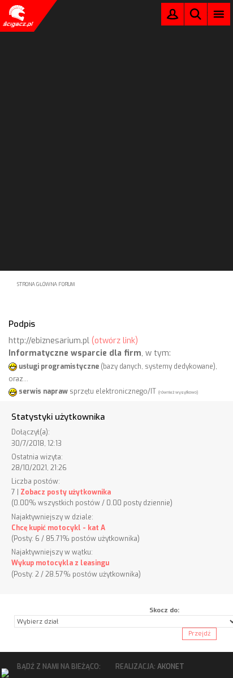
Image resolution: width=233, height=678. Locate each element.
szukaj (195, 14)
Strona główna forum (46, 284)
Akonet (170, 666)
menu (219, 14)
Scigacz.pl (17, 16)
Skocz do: (164, 610)
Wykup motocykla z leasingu (60, 563)
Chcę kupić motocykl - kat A (58, 527)
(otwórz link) (115, 340)
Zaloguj (172, 16)
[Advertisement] (116, 120)
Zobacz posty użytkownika (65, 492)
